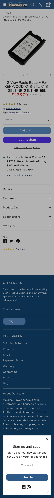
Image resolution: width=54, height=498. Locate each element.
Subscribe (27, 477)
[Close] (47, 439)
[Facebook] (24, 487)
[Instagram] (29, 487)
